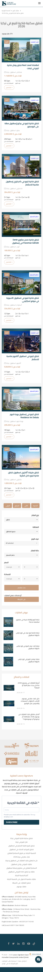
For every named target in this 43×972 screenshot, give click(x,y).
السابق (17, 505)
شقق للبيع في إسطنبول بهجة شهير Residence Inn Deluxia (24, 415)
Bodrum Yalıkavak (21, 905)
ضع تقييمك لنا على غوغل (10, 963)
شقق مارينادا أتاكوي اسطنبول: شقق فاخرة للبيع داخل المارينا (23, 474)
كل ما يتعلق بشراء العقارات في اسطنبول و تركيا (21, 860)
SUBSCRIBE (12, 822)
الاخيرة (35, 505)
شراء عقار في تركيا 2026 (21, 856)
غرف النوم (35, 539)
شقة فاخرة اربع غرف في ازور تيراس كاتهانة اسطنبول (27, 634)
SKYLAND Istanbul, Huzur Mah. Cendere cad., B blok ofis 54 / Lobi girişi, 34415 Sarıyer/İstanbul (19, 899)
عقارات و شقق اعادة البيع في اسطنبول (21, 871)
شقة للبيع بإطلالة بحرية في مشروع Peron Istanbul (27, 621)
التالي (26, 505)
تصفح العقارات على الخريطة (21, 882)
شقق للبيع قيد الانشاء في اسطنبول (21, 849)
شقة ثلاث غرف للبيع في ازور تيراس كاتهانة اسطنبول (27, 647)
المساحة (7, 574)
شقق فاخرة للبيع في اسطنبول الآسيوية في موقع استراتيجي (22, 299)
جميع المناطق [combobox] (10, 531)
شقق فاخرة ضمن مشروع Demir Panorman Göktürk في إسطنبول (25, 241)
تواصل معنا (22, 961)
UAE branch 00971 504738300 (13, 925)
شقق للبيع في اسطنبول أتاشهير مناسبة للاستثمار (22, 357)
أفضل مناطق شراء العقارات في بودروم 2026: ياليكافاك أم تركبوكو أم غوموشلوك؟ (28, 717)
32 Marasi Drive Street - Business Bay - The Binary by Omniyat (21, 910)
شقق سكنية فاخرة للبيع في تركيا (21, 838)
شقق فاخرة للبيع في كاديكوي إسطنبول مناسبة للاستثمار (22, 183)
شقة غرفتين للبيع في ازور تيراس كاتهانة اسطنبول (28, 660)
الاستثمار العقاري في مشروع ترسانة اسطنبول (21, 868)
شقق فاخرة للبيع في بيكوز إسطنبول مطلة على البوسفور (22, 124)
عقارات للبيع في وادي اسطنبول (21, 864)
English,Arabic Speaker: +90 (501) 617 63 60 (18, 921)
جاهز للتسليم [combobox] (10, 555)
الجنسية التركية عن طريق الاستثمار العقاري (21, 853)
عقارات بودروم (21, 886)
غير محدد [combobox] (9, 566)
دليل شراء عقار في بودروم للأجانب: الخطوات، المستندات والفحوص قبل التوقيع (30, 701)
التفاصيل (9, 87)
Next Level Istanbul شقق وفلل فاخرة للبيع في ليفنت (23, 66)
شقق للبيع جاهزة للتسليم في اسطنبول (21, 845)
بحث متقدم (21, 587)
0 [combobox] (24, 566)
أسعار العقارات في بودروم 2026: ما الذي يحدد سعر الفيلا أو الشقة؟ (28, 685)
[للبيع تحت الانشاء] (21, 49)
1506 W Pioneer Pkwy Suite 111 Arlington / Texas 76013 (18, 916)
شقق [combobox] (8, 519)
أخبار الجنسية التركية (21, 875)
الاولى (8, 505)
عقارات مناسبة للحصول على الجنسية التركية (21, 879)
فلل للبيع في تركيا (21, 842)
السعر (6, 562)
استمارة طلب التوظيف (9, 961)
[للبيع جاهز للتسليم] (21, 224)
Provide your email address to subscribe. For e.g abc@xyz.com (19, 816)
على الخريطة (21, 599)
